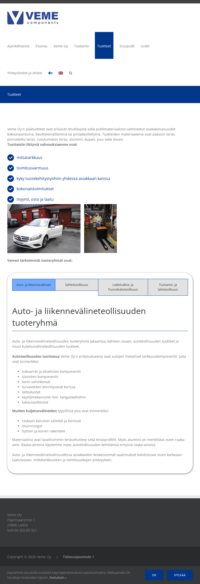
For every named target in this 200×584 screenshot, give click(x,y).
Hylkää (180, 575)
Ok (154, 575)
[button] (70, 72)
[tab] (33, 285)
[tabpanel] (100, 386)
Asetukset (57, 577)
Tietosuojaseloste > (78, 556)
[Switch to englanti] (61, 72)
